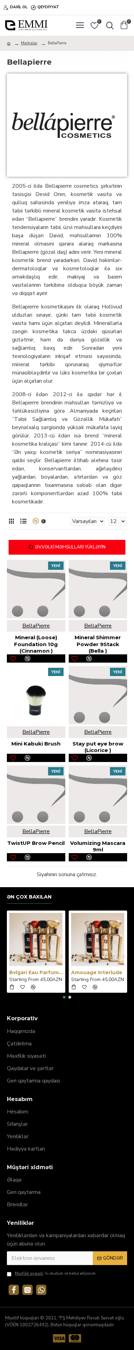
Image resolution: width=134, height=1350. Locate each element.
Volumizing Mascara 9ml (97, 846)
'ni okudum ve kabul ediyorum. (56, 1273)
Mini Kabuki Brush (35, 743)
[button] (64, 997)
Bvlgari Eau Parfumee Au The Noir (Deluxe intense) (36, 972)
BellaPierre (36, 626)
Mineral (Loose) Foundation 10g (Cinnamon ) (36, 644)
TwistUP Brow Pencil (36, 843)
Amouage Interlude (96, 972)
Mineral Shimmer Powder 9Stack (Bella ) (98, 644)
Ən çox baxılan (29, 897)
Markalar (29, 43)
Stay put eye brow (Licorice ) (97, 747)
